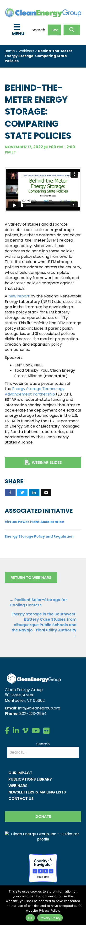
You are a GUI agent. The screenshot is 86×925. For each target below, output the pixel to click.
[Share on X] (22, 492)
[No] (80, 905)
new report (19, 296)
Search (38, 30)
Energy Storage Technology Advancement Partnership (34, 391)
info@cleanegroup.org (39, 708)
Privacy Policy (50, 918)
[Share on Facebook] (10, 492)
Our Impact (20, 773)
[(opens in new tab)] (43, 868)
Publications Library (30, 779)
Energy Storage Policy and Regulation (39, 536)
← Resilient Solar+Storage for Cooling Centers (38, 602)
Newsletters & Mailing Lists (37, 792)
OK (30, 918)
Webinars (26, 50)
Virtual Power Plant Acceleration (34, 521)
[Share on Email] (46, 492)
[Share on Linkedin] (34, 492)
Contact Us (21, 798)
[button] (72, 30)
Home (10, 50)
